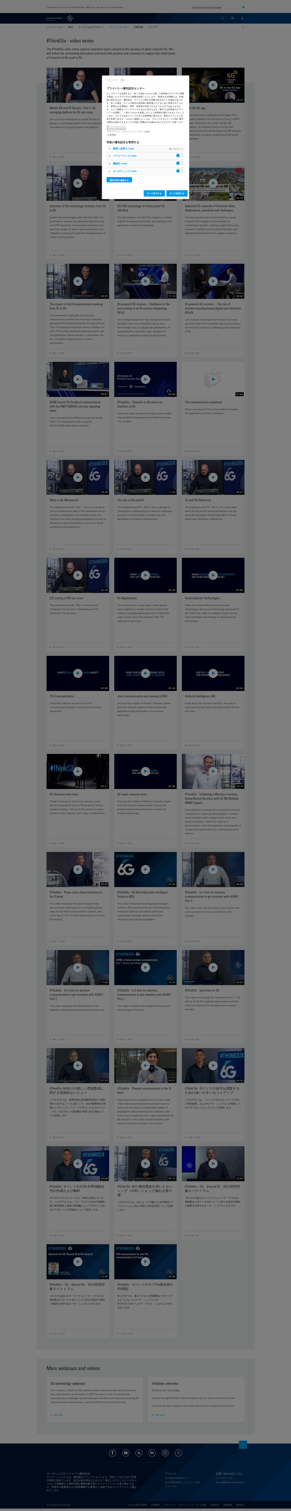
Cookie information (116, 128)
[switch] (179, 155)
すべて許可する (154, 193)
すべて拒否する (177, 193)
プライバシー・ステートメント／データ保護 (128, 131)
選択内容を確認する (119, 180)
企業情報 (111, 134)
